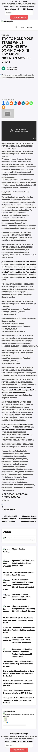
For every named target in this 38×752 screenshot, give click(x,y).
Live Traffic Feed (14, 719)
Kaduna (30, 9)
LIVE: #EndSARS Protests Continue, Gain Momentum (9, 518)
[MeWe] (23, 103)
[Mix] (27, 103)
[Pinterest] (19, 103)
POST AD (20, 4)
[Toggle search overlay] (13, 27)
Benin (7, 9)
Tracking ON (20, 726)
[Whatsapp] (31, 103)
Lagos (13, 9)
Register (29, 27)
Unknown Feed (9, 509)
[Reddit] (11, 103)
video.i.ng (5, 35)
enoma (15, 67)
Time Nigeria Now (9, 711)
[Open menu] (34, 27)
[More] (3, 107)
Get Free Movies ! (12, 262)
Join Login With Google (19, 1)
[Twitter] (7, 103)
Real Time (14, 726)
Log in (22, 27)
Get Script (8, 726)
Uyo (19, 9)
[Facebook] (3, 103)
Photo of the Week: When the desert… (13, 723)
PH (24, 9)
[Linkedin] (15, 103)
